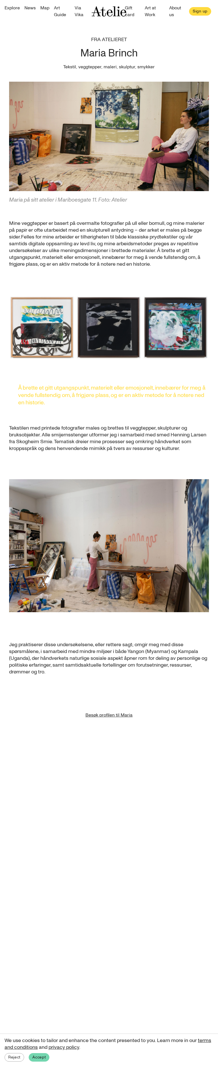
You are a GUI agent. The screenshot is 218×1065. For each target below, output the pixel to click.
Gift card (129, 11)
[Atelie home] (109, 11)
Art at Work (150, 11)
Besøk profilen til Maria (109, 715)
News (30, 8)
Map (44, 8)
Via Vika (79, 11)
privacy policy (64, 1047)
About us (175, 11)
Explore (12, 8)
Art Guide (60, 11)
